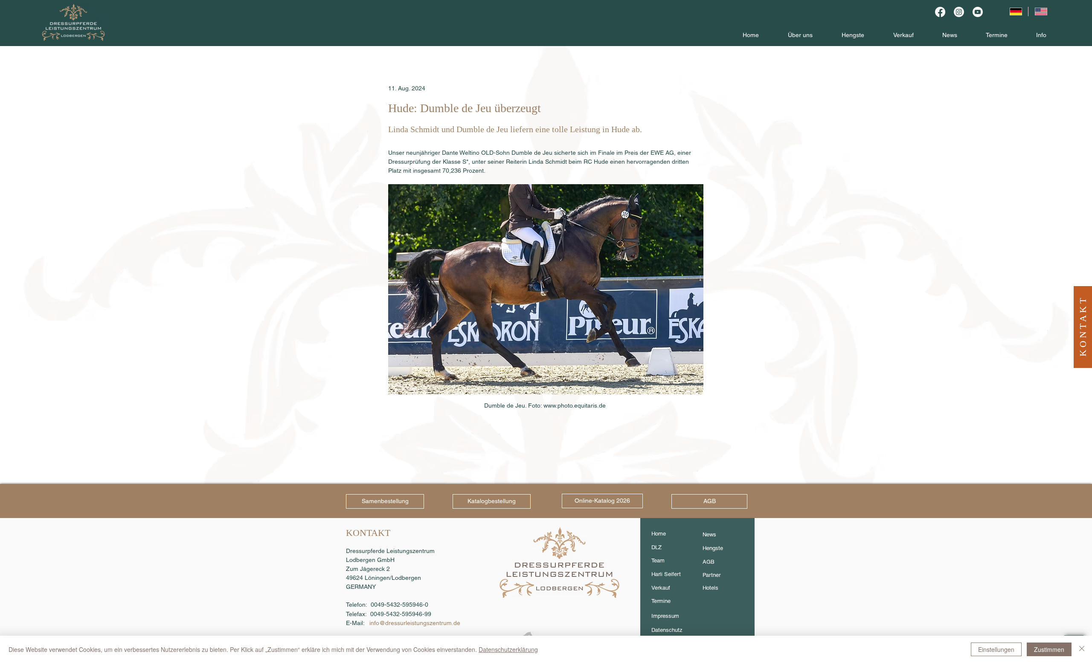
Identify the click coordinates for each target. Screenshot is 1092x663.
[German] (1015, 11)
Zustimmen (1049, 649)
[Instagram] (959, 12)
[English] (1041, 11)
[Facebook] (940, 12)
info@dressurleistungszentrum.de (414, 623)
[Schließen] (1082, 649)
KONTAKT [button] (1082, 325)
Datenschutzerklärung (508, 649)
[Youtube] (978, 12)
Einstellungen (996, 649)
